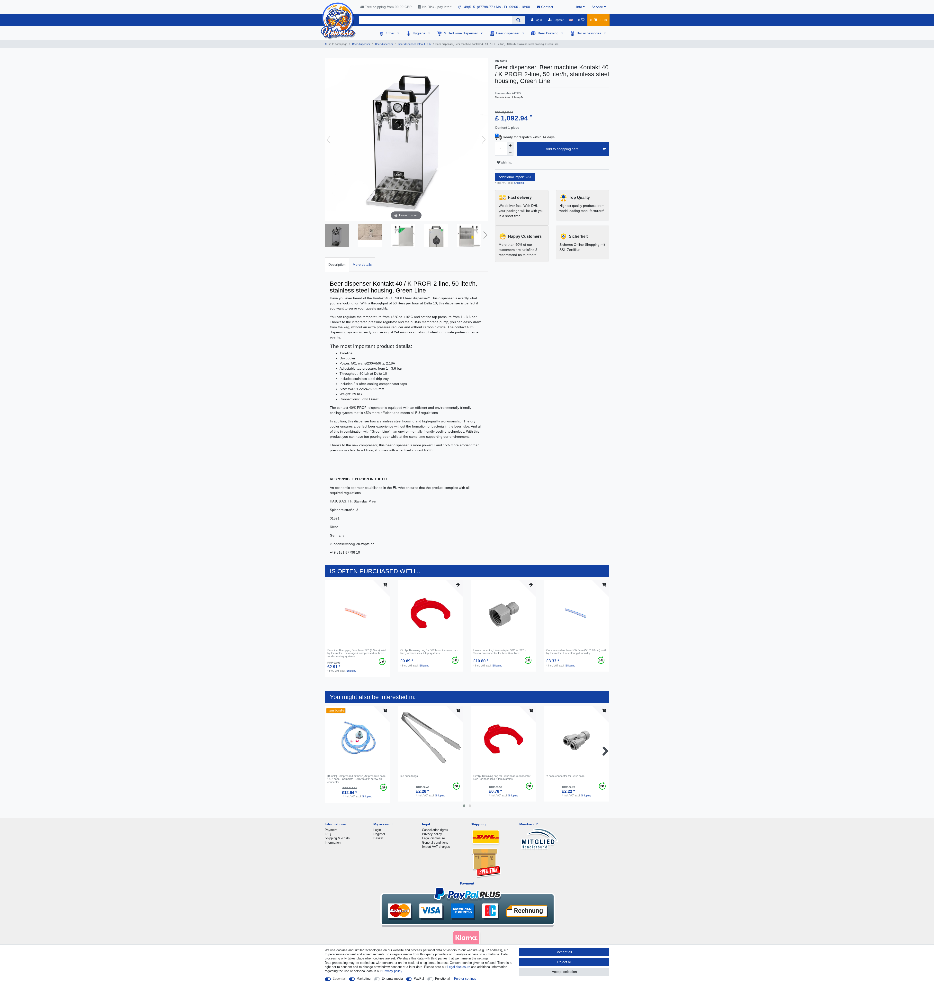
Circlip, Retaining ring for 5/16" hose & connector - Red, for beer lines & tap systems (502, 777)
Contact (546, 7)
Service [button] (597, 7)
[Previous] (328, 139)
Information (333, 842)
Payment (331, 830)
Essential (339, 978)
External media (392, 978)
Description (337, 264)
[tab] (337, 264)
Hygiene (419, 33)
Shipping (518, 182)
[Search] (518, 20)
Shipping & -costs (337, 838)
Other (390, 33)
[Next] (484, 139)
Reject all (564, 962)
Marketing (363, 978)
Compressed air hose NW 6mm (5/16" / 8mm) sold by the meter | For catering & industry (576, 652)
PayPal (419, 978)
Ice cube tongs (409, 776)
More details (362, 264)
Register (379, 834)
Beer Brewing (548, 33)
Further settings (465, 978)
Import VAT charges (436, 846)
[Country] (570, 20)
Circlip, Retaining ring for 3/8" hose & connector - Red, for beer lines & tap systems (429, 652)
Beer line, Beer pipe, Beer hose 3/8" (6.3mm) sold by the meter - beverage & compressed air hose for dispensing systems (356, 653)
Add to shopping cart (562, 149)
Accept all (564, 952)
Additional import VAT (515, 177)
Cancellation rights (435, 830)
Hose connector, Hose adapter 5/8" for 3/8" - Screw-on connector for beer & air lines (499, 652)
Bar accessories (589, 33)
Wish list (506, 162)
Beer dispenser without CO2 (414, 44)
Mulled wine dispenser (461, 33)
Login (377, 830)
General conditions (435, 842)
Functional (442, 978)
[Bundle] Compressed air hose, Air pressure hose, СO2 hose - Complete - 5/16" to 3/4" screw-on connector (356, 779)
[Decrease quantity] (510, 152)
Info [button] (579, 7)
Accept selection (564, 972)
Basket (378, 838)
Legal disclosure (433, 838)
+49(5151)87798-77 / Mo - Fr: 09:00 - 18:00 (495, 7)
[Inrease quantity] (510, 145)
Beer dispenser (508, 33)
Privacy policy (432, 834)
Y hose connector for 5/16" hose (565, 776)
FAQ (328, 834)
